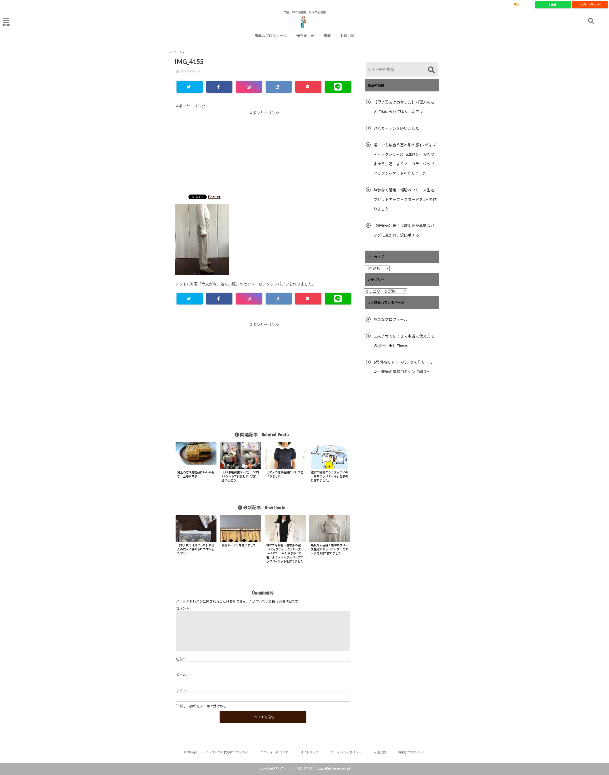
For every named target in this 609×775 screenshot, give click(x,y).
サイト (181, 690)
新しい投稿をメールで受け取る (203, 706)
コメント (182, 608)
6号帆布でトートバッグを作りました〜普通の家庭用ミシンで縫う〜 (403, 367)
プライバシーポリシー (346, 752)
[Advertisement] (264, 153)
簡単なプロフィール (271, 35)
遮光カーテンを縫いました (396, 128)
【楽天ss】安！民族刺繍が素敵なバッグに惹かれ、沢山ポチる (403, 230)
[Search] (431, 70)
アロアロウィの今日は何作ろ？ (295, 768)
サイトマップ (309, 752)
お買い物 (347, 35)
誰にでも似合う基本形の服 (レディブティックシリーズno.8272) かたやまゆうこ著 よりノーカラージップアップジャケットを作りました (404, 159)
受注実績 (379, 752)
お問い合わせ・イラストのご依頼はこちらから (216, 752)
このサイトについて (274, 752)
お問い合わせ (590, 4)
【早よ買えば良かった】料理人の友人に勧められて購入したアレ (403, 107)
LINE (553, 4)
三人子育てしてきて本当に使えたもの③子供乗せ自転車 (403, 341)
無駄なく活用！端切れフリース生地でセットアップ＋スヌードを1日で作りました (405, 199)
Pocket (214, 196)
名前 (180, 659)
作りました (305, 35)
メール (182, 675)
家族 (327, 35)
